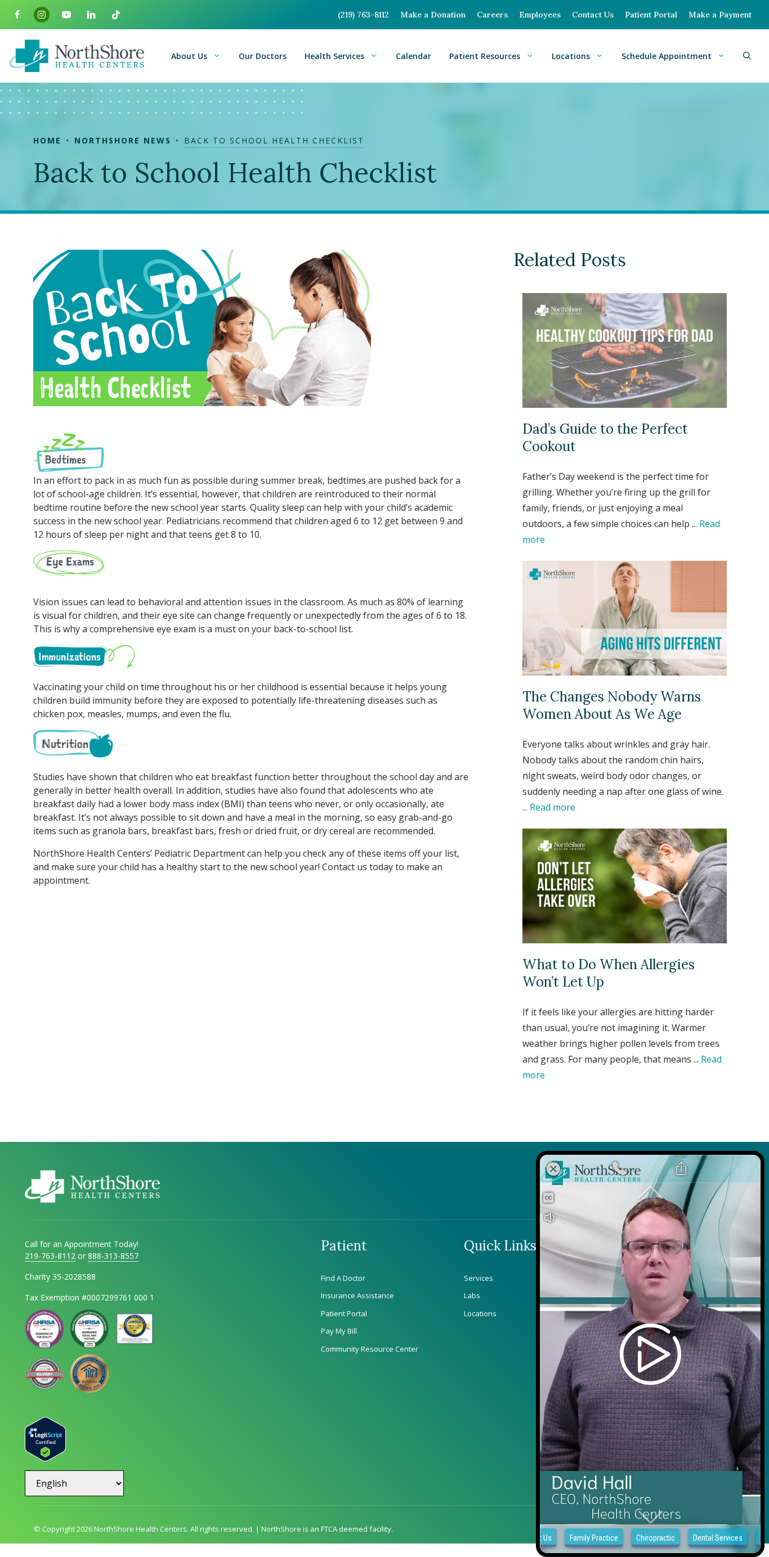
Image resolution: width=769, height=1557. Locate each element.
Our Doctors (263, 56)
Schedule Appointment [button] (667, 56)
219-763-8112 (50, 1255)
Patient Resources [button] (484, 56)
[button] (747, 56)
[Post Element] (624, 420)
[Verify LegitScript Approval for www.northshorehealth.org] (45, 1458)
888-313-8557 (113, 1255)
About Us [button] (189, 56)
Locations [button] (571, 56)
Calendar (413, 56)
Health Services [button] (334, 56)
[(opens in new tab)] (44, 1386)
